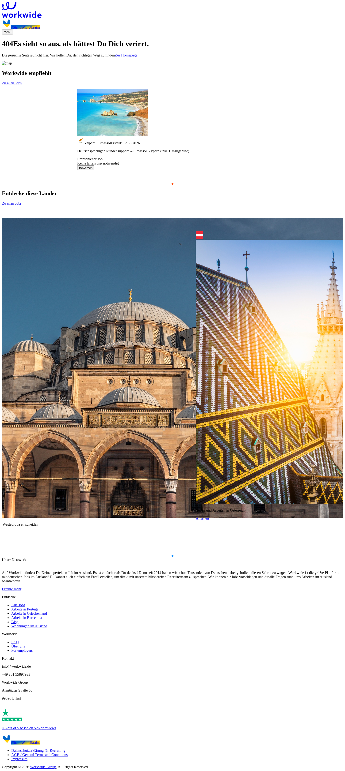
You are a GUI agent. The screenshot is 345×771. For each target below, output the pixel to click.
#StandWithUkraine (25, 27)
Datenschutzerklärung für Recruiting (38, 750)
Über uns (18, 646)
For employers (22, 650)
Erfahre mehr (11, 589)
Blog (15, 622)
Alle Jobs (18, 605)
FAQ (15, 642)
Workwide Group (43, 767)
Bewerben (85, 168)
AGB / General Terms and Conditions (39, 755)
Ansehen (202, 518)
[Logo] (172, 10)
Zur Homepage (126, 55)
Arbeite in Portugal (25, 609)
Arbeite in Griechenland (29, 613)
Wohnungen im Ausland (29, 626)
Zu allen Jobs (12, 83)
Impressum (19, 759)
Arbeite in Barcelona (26, 618)
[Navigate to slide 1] (172, 184)
